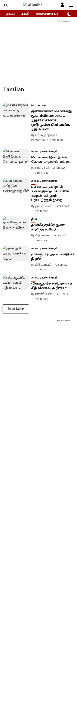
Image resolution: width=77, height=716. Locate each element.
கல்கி (25, 14)
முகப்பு (10, 14)
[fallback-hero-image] (17, 122)
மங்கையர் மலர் (47, 14)
